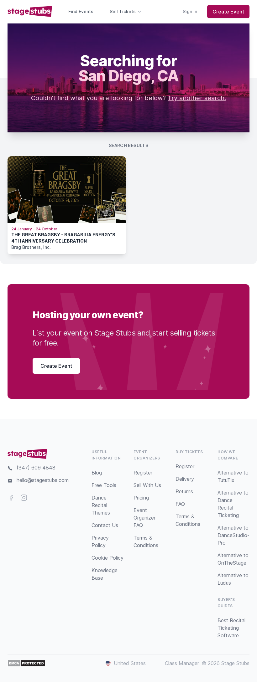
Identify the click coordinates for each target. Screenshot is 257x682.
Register (143, 472)
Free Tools (104, 485)
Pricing (141, 498)
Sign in (190, 11)
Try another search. (197, 98)
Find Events (80, 11)
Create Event (228, 11)
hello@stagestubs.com (43, 480)
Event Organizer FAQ (144, 517)
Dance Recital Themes (101, 505)
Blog (97, 472)
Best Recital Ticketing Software (231, 627)
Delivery (185, 479)
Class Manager (182, 663)
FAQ (180, 504)
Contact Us (105, 525)
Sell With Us (147, 485)
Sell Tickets (123, 11)
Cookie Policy (107, 558)
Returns (184, 491)
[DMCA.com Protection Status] (26, 663)
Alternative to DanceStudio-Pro (233, 535)
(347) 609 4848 (36, 467)
